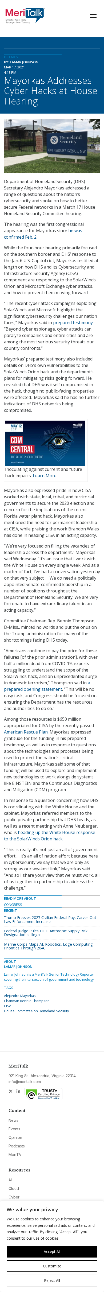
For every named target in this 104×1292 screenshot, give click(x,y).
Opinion (15, 1137)
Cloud (14, 1188)
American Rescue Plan (26, 732)
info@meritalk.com (25, 1081)
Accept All (52, 1251)
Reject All (52, 1280)
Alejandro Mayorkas (20, 995)
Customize (52, 1265)
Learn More (45, 476)
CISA (7, 1005)
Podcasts (17, 1146)
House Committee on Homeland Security (36, 1010)
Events (14, 1129)
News (13, 1120)
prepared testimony (73, 322)
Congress (13, 904)
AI (10, 1180)
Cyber (14, 1197)
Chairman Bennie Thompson (27, 1000)
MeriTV (15, 1154)
